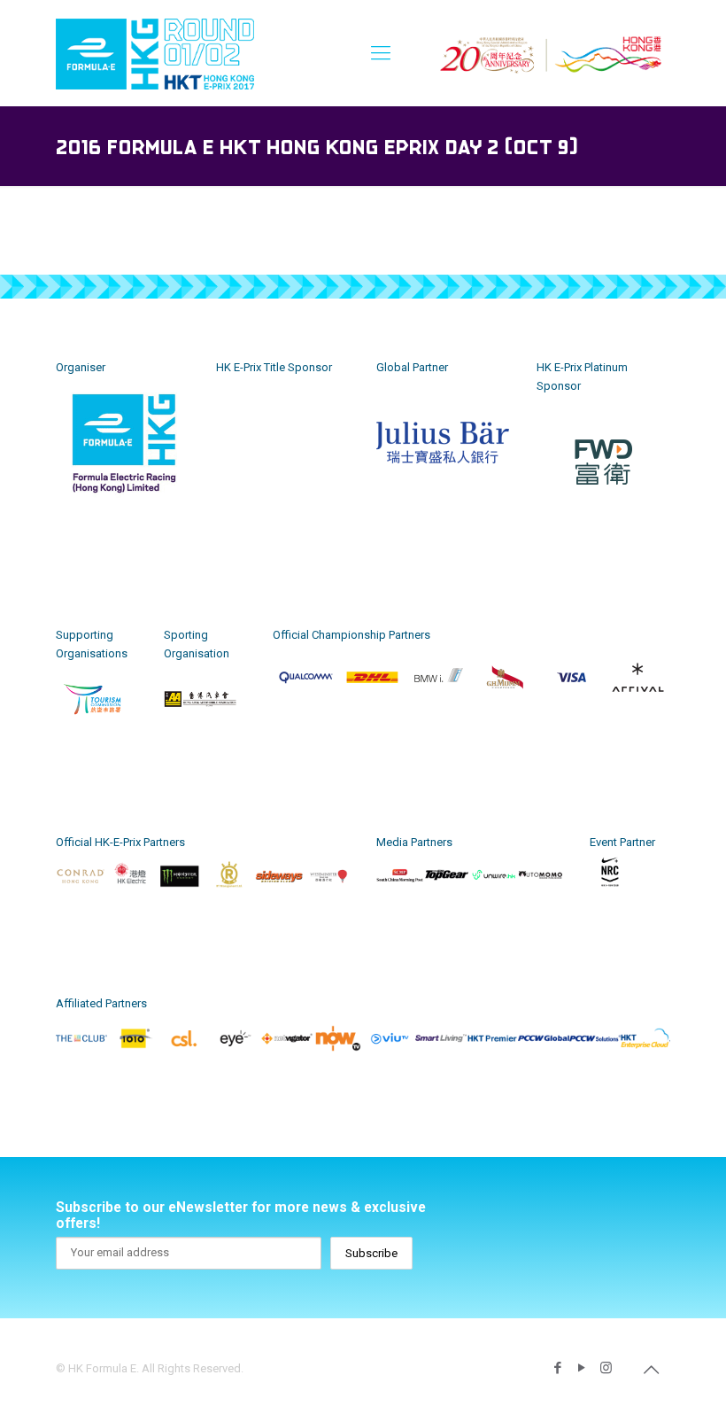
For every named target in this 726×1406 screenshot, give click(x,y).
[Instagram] (606, 1368)
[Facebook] (558, 1368)
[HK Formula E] (155, 53)
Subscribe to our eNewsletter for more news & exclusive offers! (241, 1215)
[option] (122, 474)
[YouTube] (582, 1368)
